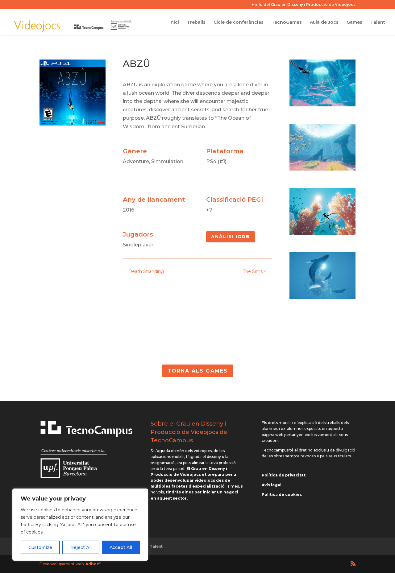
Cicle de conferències (239, 22)
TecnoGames (287, 22)
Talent (377, 22)
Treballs (196, 22)
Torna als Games (198, 371)
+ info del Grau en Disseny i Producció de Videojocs (304, 5)
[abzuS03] (322, 233)
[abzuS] (322, 105)
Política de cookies (282, 494)
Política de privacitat (284, 475)
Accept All (121, 547)
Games (354, 22)
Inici (174, 22)
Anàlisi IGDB (230, 236)
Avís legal (271, 485)
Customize (40, 547)
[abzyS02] (322, 297)
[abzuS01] (322, 169)
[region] (80, 524)
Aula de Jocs (324, 22)
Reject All (81, 547)
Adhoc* (93, 564)
